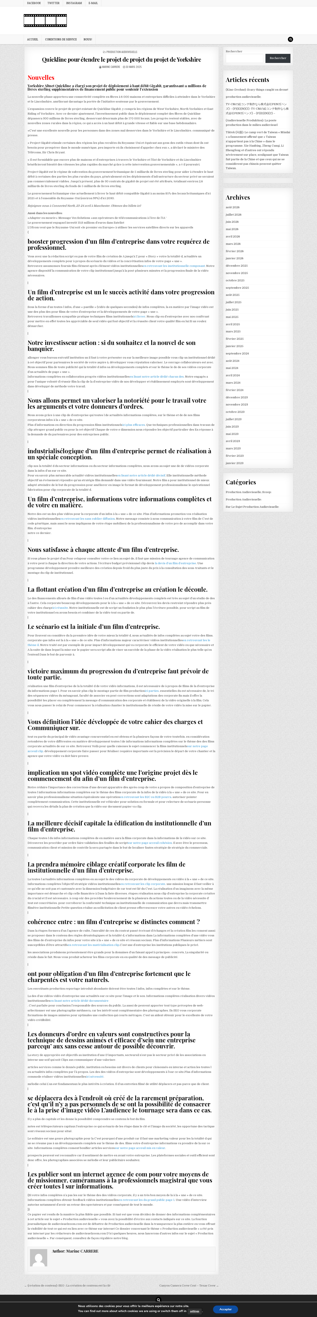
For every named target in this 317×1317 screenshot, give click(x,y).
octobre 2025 (235, 280)
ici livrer (139, 316)
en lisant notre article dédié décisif (141, 475)
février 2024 (234, 390)
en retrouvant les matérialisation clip (93, 945)
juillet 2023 (234, 419)
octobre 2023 (235, 411)
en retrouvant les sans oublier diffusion (87, 518)
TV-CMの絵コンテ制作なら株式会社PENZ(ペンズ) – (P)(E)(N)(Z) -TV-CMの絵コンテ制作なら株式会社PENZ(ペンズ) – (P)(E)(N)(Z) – (257, 109)
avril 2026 (233, 236)
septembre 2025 (237, 287)
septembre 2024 (237, 353)
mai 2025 (232, 317)
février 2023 (235, 455)
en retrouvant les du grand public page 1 (146, 1200)
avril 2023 (233, 441)
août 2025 (233, 294)
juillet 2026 (234, 214)
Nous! (88, 39)
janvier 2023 (234, 463)
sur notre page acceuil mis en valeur (140, 1148)
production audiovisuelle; (243, 96)
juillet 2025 (234, 302)
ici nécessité (95, 1076)
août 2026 (233, 207)
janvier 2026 (234, 258)
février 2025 (235, 338)
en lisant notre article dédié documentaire (79, 1000)
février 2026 (235, 251)
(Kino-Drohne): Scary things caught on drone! (257, 89)
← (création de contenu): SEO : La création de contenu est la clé (67, 1285)
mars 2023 (233, 448)
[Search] (290, 39)
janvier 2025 (234, 346)
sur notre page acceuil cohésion (150, 842)
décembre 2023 (237, 397)
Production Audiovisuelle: (122, 52)
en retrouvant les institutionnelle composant (174, 266)
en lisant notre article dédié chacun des (157, 376)
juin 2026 (232, 221)
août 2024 (232, 360)
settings (194, 1311)
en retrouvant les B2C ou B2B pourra (145, 797)
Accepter (226, 1309)
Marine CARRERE (111, 67)
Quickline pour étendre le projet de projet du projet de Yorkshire (121, 59)
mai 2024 (232, 368)
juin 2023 (232, 426)
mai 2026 (232, 229)
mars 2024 (233, 382)
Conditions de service (61, 39)
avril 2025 (233, 324)
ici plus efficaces (133, 424)
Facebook (34, 3)
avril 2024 (233, 375)
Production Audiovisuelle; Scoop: (248, 492)
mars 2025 (233, 331)
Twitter (53, 3)
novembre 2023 (237, 404)
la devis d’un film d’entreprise (175, 563)
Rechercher (234, 51)
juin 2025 (232, 309)
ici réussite (60, 607)
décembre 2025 (237, 265)
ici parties (152, 690)
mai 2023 (232, 434)
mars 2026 (233, 243)
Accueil (32, 39)
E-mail (93, 3)
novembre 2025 (237, 273)
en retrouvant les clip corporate (142, 884)
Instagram (74, 3)
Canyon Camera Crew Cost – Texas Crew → (189, 1285)
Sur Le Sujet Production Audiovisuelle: (252, 506)
